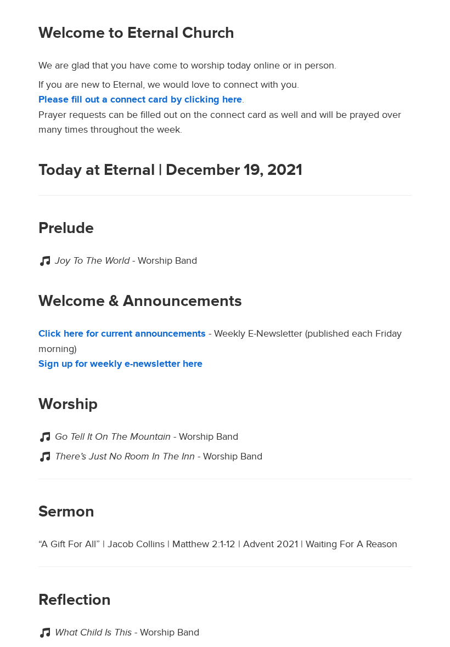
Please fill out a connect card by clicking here (140, 100)
